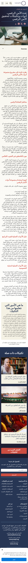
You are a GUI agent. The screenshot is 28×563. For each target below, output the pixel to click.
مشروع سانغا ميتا (21, 441)
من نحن (10, 504)
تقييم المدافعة (23, 491)
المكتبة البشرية (22, 382)
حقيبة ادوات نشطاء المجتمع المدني (22, 498)
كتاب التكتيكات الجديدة (7, 491)
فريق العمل (10, 511)
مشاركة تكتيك (9, 494)
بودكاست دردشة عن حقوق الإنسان (22, 507)
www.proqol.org (14, 539)
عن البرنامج (10, 506)
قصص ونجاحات (23, 516)
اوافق (14, 559)
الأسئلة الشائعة (9, 509)
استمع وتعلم (23, 504)
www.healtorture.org (14, 535)
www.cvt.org (14, 544)
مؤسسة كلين (22, 410)
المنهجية (25, 483)
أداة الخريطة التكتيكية (22, 494)
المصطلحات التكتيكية (7, 489)
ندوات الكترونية (23, 510)
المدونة (25, 513)
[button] (2, 549)
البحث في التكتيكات (7, 481)
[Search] (10, 3)
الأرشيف (25, 519)
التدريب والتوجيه (23, 489)
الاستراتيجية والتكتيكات (7, 483)
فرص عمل (10, 514)
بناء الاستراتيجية (23, 481)
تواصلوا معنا (10, 517)
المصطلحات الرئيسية (22, 486)
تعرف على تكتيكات (21, 9)
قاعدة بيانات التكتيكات (7, 486)
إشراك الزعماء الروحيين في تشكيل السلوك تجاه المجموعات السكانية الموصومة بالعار (15, 436)
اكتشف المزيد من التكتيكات (14, 450)
